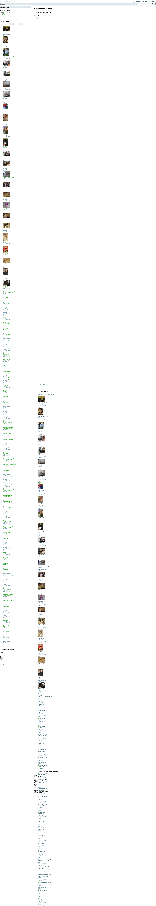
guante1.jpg (40, 589)
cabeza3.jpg (41, 517)
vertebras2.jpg (5, 614)
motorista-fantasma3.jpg (43, 876)
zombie (36, 794)
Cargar (39, 386)
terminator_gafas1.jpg (7, 496)
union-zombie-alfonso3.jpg (8, 589)
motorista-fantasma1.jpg (43, 860)
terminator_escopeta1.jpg (7, 484)
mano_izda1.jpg (41, 759)
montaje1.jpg (41, 813)
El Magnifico (8, 1)
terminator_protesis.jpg (7, 521)
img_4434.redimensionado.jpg (45, 696)
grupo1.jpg (40, 577)
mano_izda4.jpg (41, 782)
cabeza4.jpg (41, 531)
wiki (39, 18)
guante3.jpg (40, 612)
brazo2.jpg (40, 453)
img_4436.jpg (41, 704)
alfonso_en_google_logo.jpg (44, 429)
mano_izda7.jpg (41, 805)
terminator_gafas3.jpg (7, 508)
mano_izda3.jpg (41, 774)
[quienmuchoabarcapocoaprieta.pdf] (10, 464)
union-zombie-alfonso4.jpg (8, 595)
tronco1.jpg (5, 539)
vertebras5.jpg (5, 632)
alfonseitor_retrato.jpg (43, 416)
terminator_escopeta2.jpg (7, 490)
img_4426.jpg (41, 651)
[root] (38, 17)
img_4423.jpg (41, 638)
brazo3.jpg (40, 465)
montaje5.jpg (41, 845)
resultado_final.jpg (6, 471)
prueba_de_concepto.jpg (7, 459)
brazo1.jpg (40, 441)
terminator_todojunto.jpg (7, 527)
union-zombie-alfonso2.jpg (8, 583)
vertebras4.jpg (5, 626)
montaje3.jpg (41, 829)
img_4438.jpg (41, 720)
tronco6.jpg (5, 570)
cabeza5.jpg (41, 542)
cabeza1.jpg (41, 490)
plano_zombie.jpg (42, 891)
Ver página (2, 3)
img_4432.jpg (41, 688)
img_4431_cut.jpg (42, 677)
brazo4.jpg (40, 476)
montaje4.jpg (41, 837)
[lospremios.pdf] (42, 749)
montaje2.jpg (41, 821)
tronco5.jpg (5, 564)
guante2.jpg (40, 601)
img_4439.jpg (41, 727)
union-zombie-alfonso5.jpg (8, 601)
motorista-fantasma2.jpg (43, 868)
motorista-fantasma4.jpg (43, 884)
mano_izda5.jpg (41, 790)
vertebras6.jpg (5, 638)
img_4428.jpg (41, 663)
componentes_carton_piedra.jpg (45, 566)
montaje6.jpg (41, 852)
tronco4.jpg (5, 558)
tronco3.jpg (5, 552)
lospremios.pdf (41, 751)
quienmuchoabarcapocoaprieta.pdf (9, 465)
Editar (4, 645)
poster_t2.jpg (41, 899)
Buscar (153, 4)
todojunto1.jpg (5, 533)
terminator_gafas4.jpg (7, 515)
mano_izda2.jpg (41, 766)
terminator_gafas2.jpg (7, 502)
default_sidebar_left (145, 1)
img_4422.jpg (41, 624)
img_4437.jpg (41, 712)
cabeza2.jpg (41, 503)
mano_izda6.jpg (41, 798)
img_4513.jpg (41, 743)
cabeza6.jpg (41, 554)
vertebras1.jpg (5, 607)
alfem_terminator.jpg (42, 402)
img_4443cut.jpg (42, 735)
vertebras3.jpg (5, 620)
